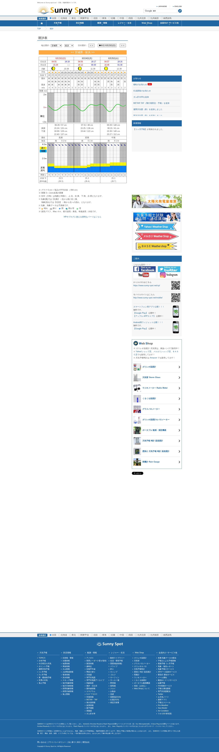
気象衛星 (90, 683)
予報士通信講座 (164, 688)
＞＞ (123, 45)
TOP (39, 29)
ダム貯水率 (90, 714)
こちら (67, 726)
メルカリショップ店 (162, 351)
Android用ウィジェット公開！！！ (148, 322)
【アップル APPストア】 (144, 316)
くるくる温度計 (140, 680)
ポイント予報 (44, 666)
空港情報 (90, 697)
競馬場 (113, 686)
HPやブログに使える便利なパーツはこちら (82, 217)
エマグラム (90, 691)
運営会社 (86, 742)
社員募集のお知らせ (142, 91)
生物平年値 (90, 669)
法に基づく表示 (74, 742)
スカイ (113, 688)
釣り (112, 669)
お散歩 (113, 691)
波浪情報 (90, 705)
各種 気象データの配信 (167, 658)
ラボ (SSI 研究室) (165, 714)
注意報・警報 (68, 658)
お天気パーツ (163, 697)
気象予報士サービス (166, 669)
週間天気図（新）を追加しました (147, 109)
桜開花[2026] (115, 697)
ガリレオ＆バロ (140, 666)
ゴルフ (113, 675)
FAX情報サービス (165, 686)
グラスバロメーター (142, 663)
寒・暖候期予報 (45, 677)
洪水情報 (66, 677)
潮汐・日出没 (91, 686)
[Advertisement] (157, 54)
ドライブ (113, 666)
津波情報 (66, 666)
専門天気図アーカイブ (95, 680)
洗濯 (112, 694)
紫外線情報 (90, 688)
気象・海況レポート (166, 666)
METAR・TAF (91, 700)
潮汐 (51, 29)
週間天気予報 (44, 669)
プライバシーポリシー (57, 742)
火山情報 (66, 669)
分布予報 (42, 661)
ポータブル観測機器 (142, 683)
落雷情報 (90, 663)
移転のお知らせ (140, 84)
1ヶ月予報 (43, 672)
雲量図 (89, 711)
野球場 (113, 683)
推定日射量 (114, 702)
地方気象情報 (68, 683)
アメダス (90, 658)
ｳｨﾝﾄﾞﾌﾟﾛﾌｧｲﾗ (91, 694)
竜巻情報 (66, 675)
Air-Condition (163, 711)
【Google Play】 (140, 313)
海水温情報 (90, 702)
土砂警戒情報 (68, 672)
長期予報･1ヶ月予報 (166, 663)
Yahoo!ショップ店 (143, 351)
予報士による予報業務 (167, 661)
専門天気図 (90, 677)
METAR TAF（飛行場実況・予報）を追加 (151, 103)
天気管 (136, 661)
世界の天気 (43, 680)
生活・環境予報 (116, 661)
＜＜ (91, 45)
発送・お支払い (140, 686)
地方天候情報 (68, 686)
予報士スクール (164, 702)
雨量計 (136, 675)
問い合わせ (41, 742)
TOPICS (42, 658)
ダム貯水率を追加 (141, 97)
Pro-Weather (163, 705)
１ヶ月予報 (140, 129)
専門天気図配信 (164, 691)
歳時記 (89, 666)
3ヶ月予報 (43, 675)
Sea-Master (162, 708)
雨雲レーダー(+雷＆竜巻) (96, 661)
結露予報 (161, 683)
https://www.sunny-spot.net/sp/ (146, 285)
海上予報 (42, 683)
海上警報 (66, 694)
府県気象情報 (68, 688)
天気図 (89, 675)
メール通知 (162, 677)
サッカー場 (114, 680)
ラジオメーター (140, 677)
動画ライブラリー (117, 658)
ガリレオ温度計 (140, 658)
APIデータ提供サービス (167, 672)
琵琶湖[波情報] (116, 663)
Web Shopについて (142, 688)
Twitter (160, 694)
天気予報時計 (139, 669)
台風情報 (66, 661)
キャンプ (113, 672)
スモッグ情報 (68, 680)
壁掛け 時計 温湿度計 (142, 672)
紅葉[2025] (114, 700)
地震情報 (66, 663)
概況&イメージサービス (167, 680)
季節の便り (90, 672)
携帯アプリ (162, 700)
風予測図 (90, 708)
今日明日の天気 (45, 663)
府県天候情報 (68, 691)
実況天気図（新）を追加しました (147, 115)
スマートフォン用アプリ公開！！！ (148, 307)
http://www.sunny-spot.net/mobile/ (148, 298)
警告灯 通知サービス (166, 675)
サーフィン (114, 677)
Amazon (153, 358)
